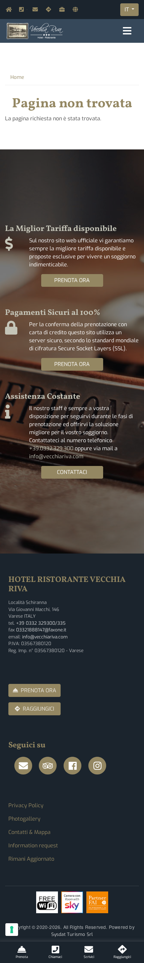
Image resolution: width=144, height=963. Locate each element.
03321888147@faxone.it (41, 630)
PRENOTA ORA (72, 280)
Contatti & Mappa (29, 832)
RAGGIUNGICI (38, 708)
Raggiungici (47, 9)
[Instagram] (99, 766)
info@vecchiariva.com (34, 9)
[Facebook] (74, 766)
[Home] (35, 30)
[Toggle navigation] (127, 31)
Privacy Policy (26, 805)
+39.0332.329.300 (26, 9)
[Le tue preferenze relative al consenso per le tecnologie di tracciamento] (11, 929)
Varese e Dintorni (74, 9)
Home (7, 9)
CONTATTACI (72, 472)
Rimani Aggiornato (31, 858)
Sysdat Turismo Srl (72, 934)
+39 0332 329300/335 (41, 623)
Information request (33, 845)
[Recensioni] (50, 766)
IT (127, 9)
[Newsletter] (25, 766)
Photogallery (24, 818)
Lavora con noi (60, 9)
